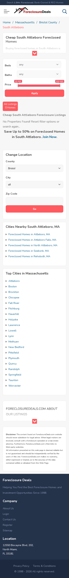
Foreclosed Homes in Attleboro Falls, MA (32, 240)
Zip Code (11, 193)
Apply (34, 93)
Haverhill (13, 314)
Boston (12, 286)
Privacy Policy (21, 566)
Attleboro (14, 281)
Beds (8, 65)
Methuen (13, 341)
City (8, 177)
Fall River (13, 303)
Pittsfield (13, 352)
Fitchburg (13, 308)
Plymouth (13, 358)
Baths (8, 75)
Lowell (12, 330)
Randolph (14, 369)
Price (8, 84)
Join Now (49, 137)
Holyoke (13, 319)
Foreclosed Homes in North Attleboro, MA (32, 245)
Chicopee (13, 297)
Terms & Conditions (44, 566)
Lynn (11, 336)
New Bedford (16, 347)
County (10, 161)
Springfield (14, 374)
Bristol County (48, 22)
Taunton (13, 380)
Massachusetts (25, 22)
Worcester (14, 385)
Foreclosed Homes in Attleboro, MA (29, 234)
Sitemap (7, 530)
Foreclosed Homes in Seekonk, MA (28, 251)
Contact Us (9, 519)
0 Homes (10, 105)
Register (8, 525)
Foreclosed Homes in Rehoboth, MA (29, 256)
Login (6, 514)
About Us (8, 508)
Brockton (13, 292)
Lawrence (14, 325)
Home (7, 22)
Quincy (12, 363)
